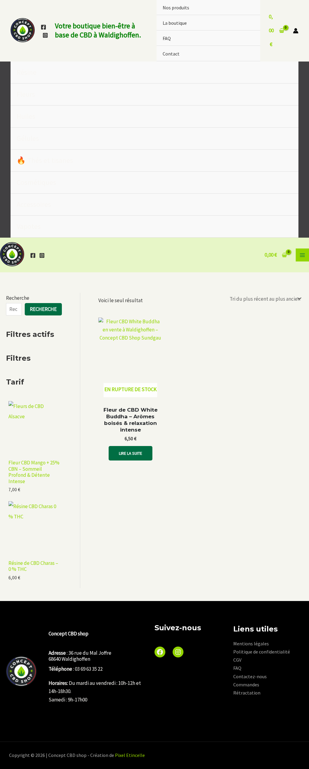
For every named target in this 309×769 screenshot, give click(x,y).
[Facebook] (43, 27)
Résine (27, 72)
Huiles (26, 116)
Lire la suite (130, 453)
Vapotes (29, 226)
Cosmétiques (36, 182)
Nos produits (176, 8)
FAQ (167, 38)
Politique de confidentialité (261, 652)
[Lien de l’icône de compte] (295, 30)
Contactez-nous (250, 676)
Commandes (246, 685)
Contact (171, 54)
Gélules (28, 138)
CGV (237, 660)
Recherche (17, 298)
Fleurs (26, 94)
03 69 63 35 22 (89, 669)
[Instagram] (45, 35)
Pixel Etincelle (130, 755)
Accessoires (34, 204)
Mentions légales (251, 644)
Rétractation (246, 693)
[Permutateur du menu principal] (302, 255)
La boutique (175, 23)
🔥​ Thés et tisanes (45, 160)
